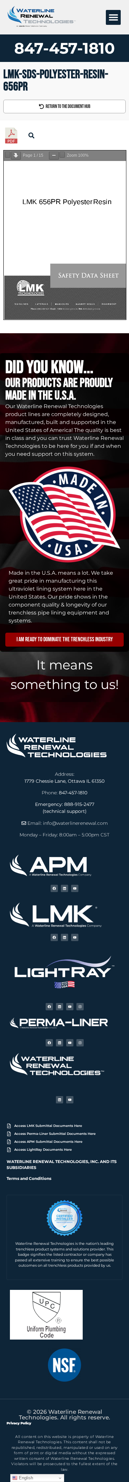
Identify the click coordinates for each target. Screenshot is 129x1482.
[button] (113, 17)
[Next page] (16, 156)
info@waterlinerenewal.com (75, 823)
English (25, 1477)
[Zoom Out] (54, 156)
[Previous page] (7, 155)
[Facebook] (54, 888)
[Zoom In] (62, 155)
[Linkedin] (64, 888)
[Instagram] (80, 1006)
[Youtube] (74, 888)
